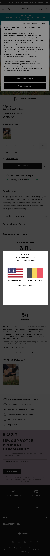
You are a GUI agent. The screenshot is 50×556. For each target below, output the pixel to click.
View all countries (25, 286)
